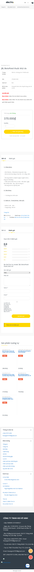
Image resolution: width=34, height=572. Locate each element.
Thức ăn (5, 499)
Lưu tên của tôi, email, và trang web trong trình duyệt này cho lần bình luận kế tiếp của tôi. (8, 307)
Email (5, 295)
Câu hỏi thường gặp (8, 456)
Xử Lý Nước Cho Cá (11, 7)
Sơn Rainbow (6, 486)
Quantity (6, 123)
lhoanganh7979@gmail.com (10, 435)
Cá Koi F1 (5, 483)
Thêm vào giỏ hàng (17, 131)
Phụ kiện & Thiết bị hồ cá (9, 492)
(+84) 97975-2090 (7, 433)
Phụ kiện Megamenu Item (10, 495)
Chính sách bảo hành (8, 463)
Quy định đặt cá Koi (8, 468)
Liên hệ (4, 454)
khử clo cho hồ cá (19, 217)
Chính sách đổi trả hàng (9, 466)
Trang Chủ (6, 212)
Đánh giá (12, 158)
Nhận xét (6, 275)
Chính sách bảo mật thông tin (10, 461)
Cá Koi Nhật (6, 477)
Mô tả (4, 158)
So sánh (23, 136)
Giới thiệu (5, 449)
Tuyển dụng (6, 451)
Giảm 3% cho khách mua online (17, 96)
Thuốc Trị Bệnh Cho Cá (8, 501)
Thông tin (5, 444)
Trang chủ (3, 7)
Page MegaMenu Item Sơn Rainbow (13, 488)
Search (25, 2)
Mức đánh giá (7, 270)
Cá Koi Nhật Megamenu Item (11, 479)
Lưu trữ (4, 459)
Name (6, 288)
